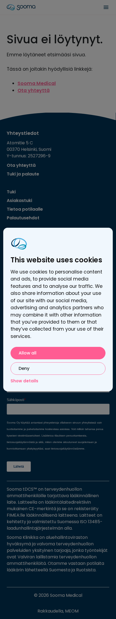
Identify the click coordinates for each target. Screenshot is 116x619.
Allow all (27, 353)
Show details (24, 381)
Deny (24, 368)
